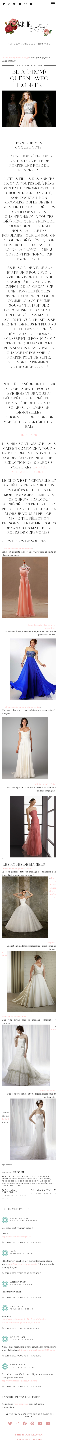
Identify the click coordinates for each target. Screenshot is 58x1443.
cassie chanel (18, 1365)
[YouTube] (20, 3)
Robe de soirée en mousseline (17, 548)
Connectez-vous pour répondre (23, 1242)
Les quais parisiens (43, 1192)
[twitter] (10, 1423)
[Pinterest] (14, 3)
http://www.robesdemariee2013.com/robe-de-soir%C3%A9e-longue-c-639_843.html (24, 1320)
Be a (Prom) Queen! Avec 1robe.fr (29, 78)
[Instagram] (9, 3)
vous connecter (21, 1403)
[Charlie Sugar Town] (29, 22)
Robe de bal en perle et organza (18, 868)
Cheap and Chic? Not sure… (15, 1194)
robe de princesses (20, 1183)
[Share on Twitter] (19, 1172)
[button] (54, 3)
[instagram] (17, 1423)
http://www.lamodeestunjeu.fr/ (16, 1236)
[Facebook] (25, 3)
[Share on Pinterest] (23, 1172)
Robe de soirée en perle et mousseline (22, 706)
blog (17, 1177)
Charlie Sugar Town (32, 1435)
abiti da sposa (18, 1282)
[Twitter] (4, 3)
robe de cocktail (32, 1181)
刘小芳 (13, 1251)
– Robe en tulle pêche (45, 784)
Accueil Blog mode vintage (15, 57)
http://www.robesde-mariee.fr (23, 1263)
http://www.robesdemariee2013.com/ (37, 1349)
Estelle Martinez (20, 1218)
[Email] (31, 3)
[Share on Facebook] (15, 1172)
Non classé (37, 65)
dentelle (48, 1177)
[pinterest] (32, 1423)
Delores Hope (18, 1337)
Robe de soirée (39, 1183)
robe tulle (16, 1185)
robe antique (19, 1179)
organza (6, 1179)
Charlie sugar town (31, 1177)
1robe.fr (29, 435)
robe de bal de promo (38, 1179)
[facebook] (25, 1423)
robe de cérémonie (12, 1181)
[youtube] (40, 1423)
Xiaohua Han (17, 1306)
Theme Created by (29, 1440)
